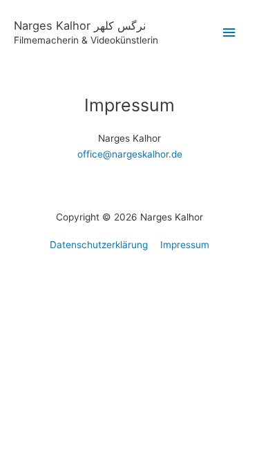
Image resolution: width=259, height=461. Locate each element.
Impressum (184, 244)
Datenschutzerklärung (99, 244)
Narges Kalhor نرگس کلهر (80, 25)
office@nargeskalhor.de (129, 154)
